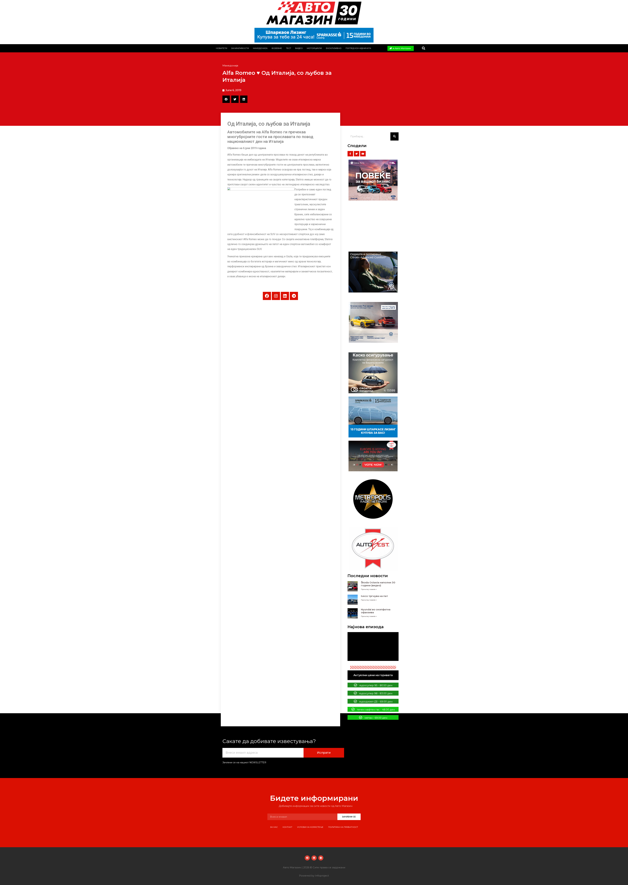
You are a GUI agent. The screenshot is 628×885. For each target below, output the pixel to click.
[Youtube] (363, 154)
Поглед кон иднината (358, 48)
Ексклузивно (333, 48)
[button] (423, 48)
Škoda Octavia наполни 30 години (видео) (378, 584)
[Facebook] (267, 296)
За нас (274, 827)
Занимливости (240, 48)
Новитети (221, 48)
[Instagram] (276, 296)
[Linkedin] (285, 296)
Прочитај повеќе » (369, 589)
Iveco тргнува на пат (374, 596)
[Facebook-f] (350, 154)
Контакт (287, 827)
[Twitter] (356, 154)
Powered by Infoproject (314, 875)
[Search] (394, 136)
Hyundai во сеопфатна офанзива (375, 611)
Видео (299, 48)
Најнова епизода (366, 626)
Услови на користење (310, 827)
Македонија (260, 48)
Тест (288, 48)
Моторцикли (314, 48)
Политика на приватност (343, 827)
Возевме (277, 48)
